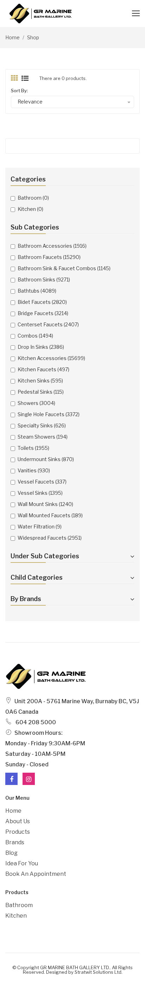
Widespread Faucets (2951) (50, 538)
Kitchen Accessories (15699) (51, 358)
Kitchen (16, 915)
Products (17, 831)
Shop (33, 37)
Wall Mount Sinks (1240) (45, 504)
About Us (17, 821)
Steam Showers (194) (43, 437)
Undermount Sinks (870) (46, 459)
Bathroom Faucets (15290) (49, 257)
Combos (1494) (35, 336)
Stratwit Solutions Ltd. (98, 972)
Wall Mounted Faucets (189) (50, 515)
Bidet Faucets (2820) (42, 302)
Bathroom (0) (33, 198)
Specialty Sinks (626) (42, 425)
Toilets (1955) (33, 448)
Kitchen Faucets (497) (43, 369)
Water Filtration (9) (40, 527)
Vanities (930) (34, 470)
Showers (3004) (36, 403)
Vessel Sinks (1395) (40, 493)
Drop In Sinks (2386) (41, 347)
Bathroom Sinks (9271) (44, 279)
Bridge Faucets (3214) (43, 313)
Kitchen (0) (30, 209)
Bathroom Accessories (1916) (52, 246)
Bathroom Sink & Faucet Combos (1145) (64, 268)
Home (12, 37)
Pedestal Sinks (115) (41, 392)
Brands (14, 842)
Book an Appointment (35, 874)
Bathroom (19, 905)
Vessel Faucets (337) (42, 482)
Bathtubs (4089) (37, 291)
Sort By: (19, 90)
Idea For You (21, 863)
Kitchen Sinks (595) (40, 381)
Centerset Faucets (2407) (48, 324)
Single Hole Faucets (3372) (49, 414)
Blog (11, 853)
